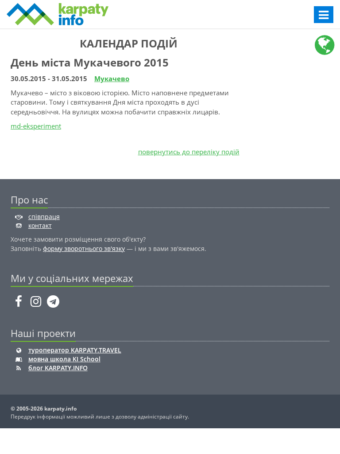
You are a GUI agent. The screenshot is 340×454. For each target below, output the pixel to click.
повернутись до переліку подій (189, 151)
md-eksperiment (36, 125)
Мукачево (111, 78)
